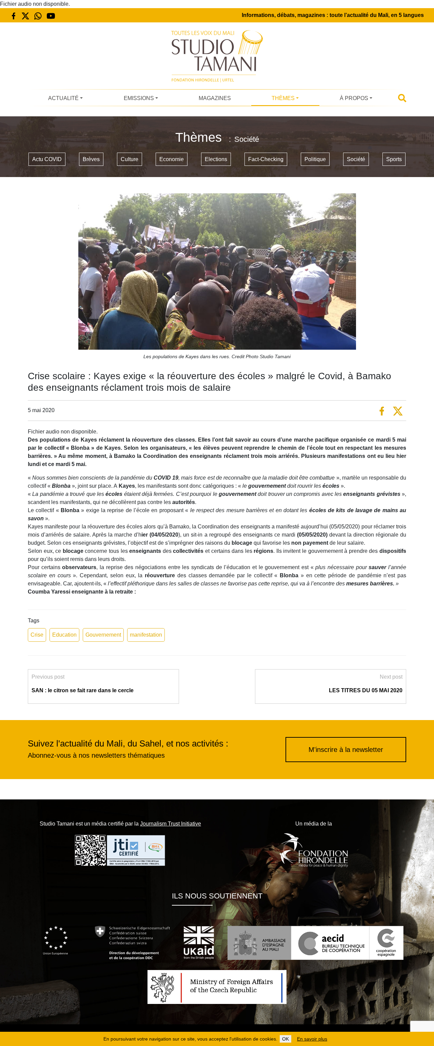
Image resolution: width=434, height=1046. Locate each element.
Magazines (215, 98)
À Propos (354, 98)
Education (64, 635)
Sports (394, 159)
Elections (216, 159)
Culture (129, 159)
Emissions (139, 98)
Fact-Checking (265, 159)
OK (285, 1039)
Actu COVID (47, 159)
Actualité (63, 98)
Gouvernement (103, 635)
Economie (171, 159)
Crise (37, 635)
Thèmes (283, 98)
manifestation (146, 635)
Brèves (91, 159)
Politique (315, 159)
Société (356, 159)
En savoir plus (312, 1039)
